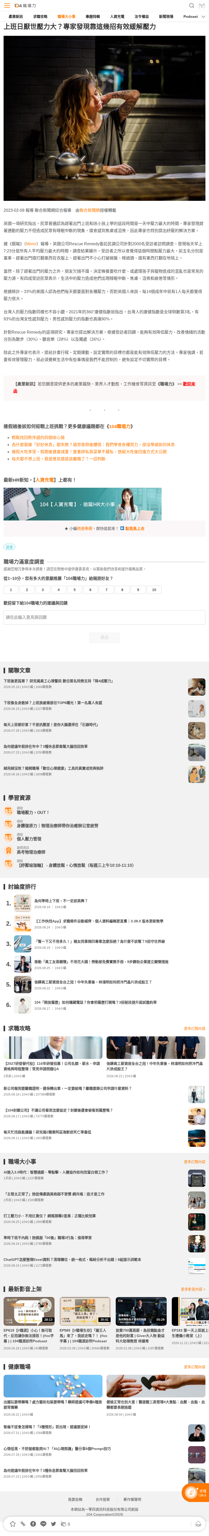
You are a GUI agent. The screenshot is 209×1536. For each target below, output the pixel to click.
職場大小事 (66, 16)
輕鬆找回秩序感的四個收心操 (38, 437)
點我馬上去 (135, 528)
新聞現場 (166, 16)
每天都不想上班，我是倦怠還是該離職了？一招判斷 (59, 459)
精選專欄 (84, 528)
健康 (9, 547)
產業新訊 (16, 16)
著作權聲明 (132, 1499)
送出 (104, 637)
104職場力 (119, 426)
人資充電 (117, 16)
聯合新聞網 (90, 210)
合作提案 (103, 1499)
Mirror (31, 244)
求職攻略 (40, 16)
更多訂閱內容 (194, 1028)
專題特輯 (93, 16)
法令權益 (142, 16)
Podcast (191, 16)
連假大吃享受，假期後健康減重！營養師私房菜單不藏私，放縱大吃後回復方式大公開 (89, 452)
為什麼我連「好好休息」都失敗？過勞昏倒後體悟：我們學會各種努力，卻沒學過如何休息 (93, 445)
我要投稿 (75, 1499)
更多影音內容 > (193, 1289)
